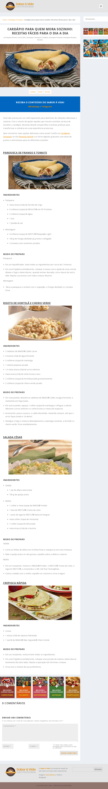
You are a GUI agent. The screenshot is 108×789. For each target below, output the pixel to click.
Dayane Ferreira (11, 37)
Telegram (46, 106)
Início (5, 20)
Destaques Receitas (69, 37)
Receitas (40, 40)
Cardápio (33, 92)
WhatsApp (33, 106)
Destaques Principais (15, 20)
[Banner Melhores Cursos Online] (40, 697)
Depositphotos (50, 775)
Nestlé (40, 92)
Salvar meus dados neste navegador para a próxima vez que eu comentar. (64, 746)
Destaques (30, 37)
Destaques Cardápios (41, 37)
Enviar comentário (69, 753)
